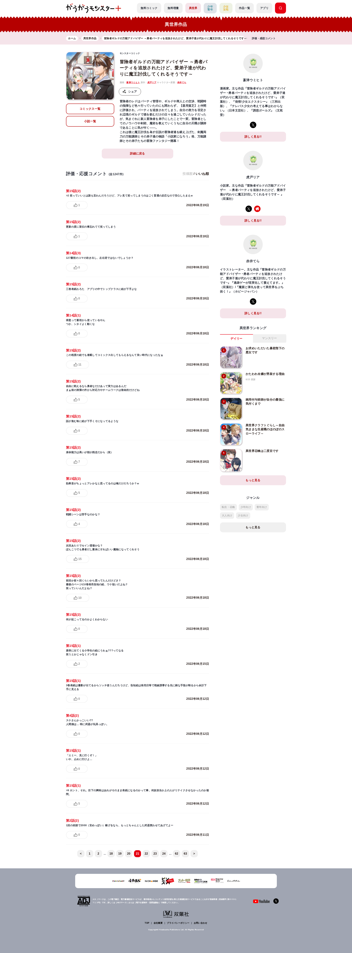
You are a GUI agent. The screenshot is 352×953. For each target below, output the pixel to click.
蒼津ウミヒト (133, 82)
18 (111, 853)
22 (146, 853)
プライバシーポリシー (178, 923)
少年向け (246, 507)
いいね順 (202, 174)
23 (155, 853)
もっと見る (253, 480)
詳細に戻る (137, 153)
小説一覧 (90, 121)
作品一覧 (244, 8)
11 (79, 364)
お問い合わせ (200, 923)
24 (164, 853)
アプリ (264, 8)
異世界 (193, 8)
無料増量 (173, 8)
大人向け (227, 515)
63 (185, 853)
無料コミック (149, 8)
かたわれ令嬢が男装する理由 (265, 373)
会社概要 (158, 923)
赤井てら (181, 82)
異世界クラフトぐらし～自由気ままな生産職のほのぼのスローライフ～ (265, 429)
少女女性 (226, 8)
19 (120, 853)
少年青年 (210, 8)
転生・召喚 (228, 507)
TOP (147, 923)
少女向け (243, 515)
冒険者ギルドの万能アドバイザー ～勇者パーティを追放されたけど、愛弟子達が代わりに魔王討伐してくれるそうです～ (164, 67)
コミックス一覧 (90, 108)
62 (176, 853)
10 (80, 597)
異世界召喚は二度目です (262, 450)
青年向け (261, 507)
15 (80, 559)
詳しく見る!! (253, 136)
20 (129, 853)
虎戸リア (151, 82)
